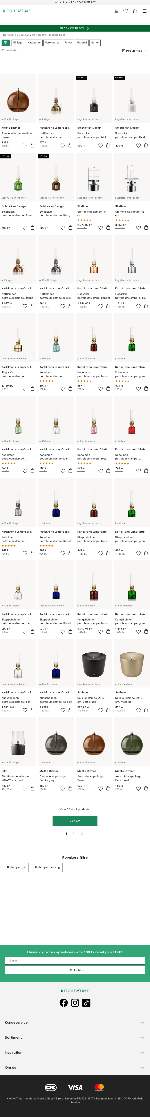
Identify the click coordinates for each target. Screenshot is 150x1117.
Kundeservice (16, 1022)
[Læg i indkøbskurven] (32, 145)
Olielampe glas (15, 867)
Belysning (9, 35)
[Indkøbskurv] (135, 11)
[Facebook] (63, 1003)
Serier (95, 42)
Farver (68, 42)
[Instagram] (75, 1003)
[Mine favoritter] (125, 11)
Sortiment (13, 1037)
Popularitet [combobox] (134, 50)
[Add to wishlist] (25, 145)
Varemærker (52, 42)
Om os (10, 1067)
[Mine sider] (116, 11)
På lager (18, 42)
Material (82, 42)
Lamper (24, 35)
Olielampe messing (46, 867)
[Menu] (144, 11)
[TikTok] (86, 1003)
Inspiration (13, 1052)
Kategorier (34, 42)
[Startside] (16, 11)
